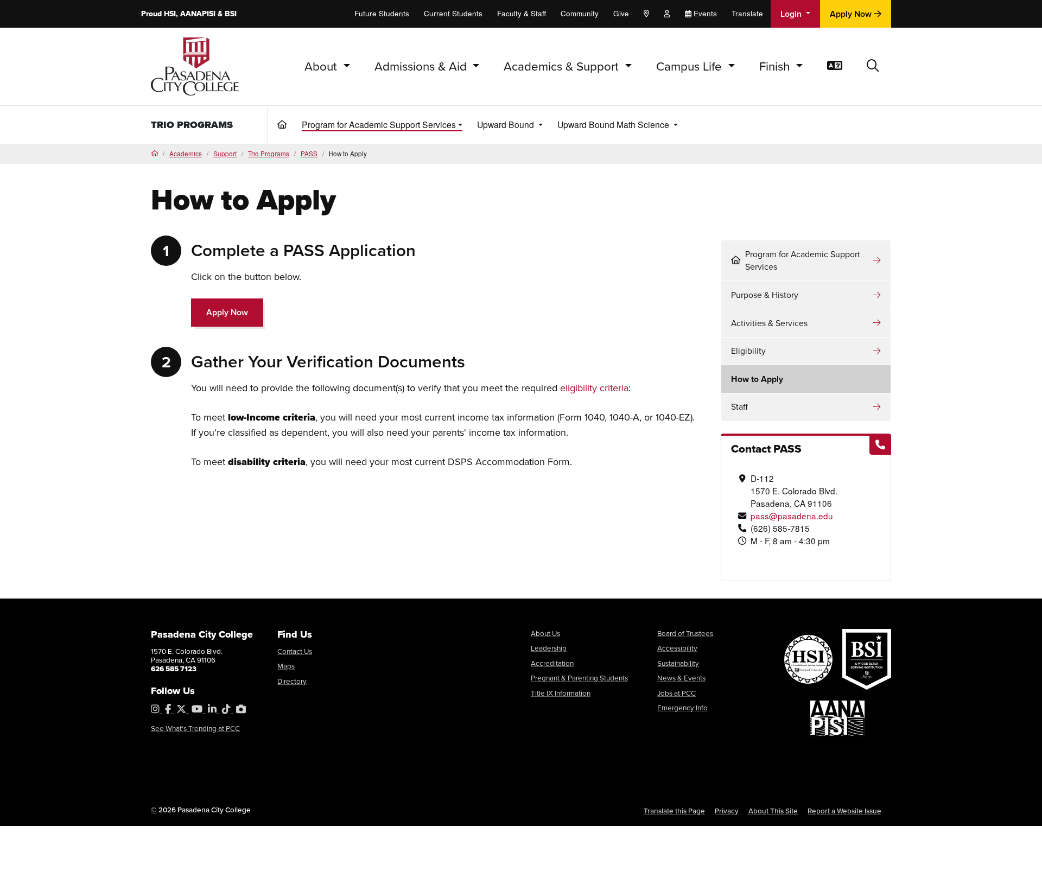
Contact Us (294, 651)
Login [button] (792, 14)
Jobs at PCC (676, 693)
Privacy (727, 810)
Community (580, 13)
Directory (292, 681)
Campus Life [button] (690, 66)
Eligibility (748, 351)
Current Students (453, 13)
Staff (739, 406)
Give (621, 13)
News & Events (681, 677)
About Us (545, 633)
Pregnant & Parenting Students (579, 677)
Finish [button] (776, 66)
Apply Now (852, 14)
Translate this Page (674, 810)
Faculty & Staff (521, 13)
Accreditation (552, 663)
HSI (170, 13)
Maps (286, 665)
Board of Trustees (685, 633)
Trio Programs (268, 153)
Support (225, 153)
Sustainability (678, 663)
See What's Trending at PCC (195, 728)
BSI (231, 13)
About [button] (322, 66)
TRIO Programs (192, 125)
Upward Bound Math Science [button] (614, 124)
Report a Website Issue (844, 810)
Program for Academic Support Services (802, 260)
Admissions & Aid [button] (422, 66)
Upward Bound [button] (506, 124)
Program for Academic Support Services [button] (379, 124)
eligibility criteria (594, 388)
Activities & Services (769, 323)
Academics (185, 153)
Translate (747, 13)
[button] (873, 66)
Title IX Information (560, 693)
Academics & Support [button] (563, 66)
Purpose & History (764, 295)
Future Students (381, 13)
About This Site (773, 810)
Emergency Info (682, 707)
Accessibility (677, 647)
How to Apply (757, 379)
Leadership (549, 647)
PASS (309, 153)
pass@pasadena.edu (792, 515)
